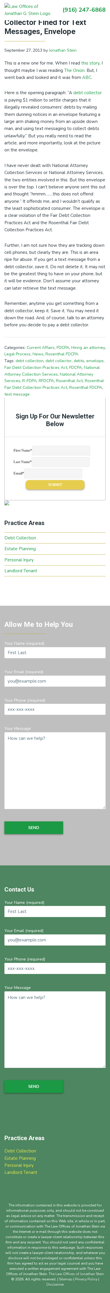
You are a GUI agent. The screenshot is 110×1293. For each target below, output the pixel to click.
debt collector (87, 93)
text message (17, 394)
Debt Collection (20, 538)
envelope (95, 361)
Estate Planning (20, 549)
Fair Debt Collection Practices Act (35, 367)
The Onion (74, 70)
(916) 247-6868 (84, 10)
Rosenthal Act (69, 381)
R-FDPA (29, 381)
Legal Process (17, 354)
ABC (87, 77)
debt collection (29, 361)
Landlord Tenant (20, 571)
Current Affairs (41, 347)
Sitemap (65, 1279)
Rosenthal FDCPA (61, 354)
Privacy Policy (86, 1279)
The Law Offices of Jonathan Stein (76, 1274)
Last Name (22, 462)
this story (90, 63)
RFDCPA (46, 381)
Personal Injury (19, 560)
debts (79, 361)
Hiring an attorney (88, 347)
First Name (22, 450)
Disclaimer (55, 1284)
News (38, 354)
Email (18, 473)
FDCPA (63, 347)
